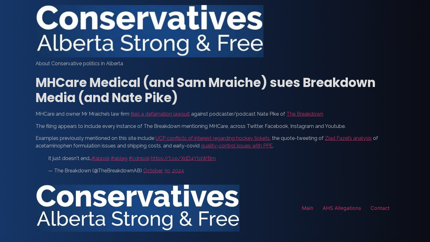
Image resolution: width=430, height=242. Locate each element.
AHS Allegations (342, 208)
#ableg (119, 158)
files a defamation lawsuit (160, 114)
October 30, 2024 (163, 171)
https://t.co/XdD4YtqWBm (183, 158)
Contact (380, 208)
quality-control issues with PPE (237, 146)
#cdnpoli (139, 158)
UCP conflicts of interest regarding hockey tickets (213, 138)
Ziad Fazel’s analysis (348, 138)
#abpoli (101, 158)
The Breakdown (304, 114)
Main (307, 208)
